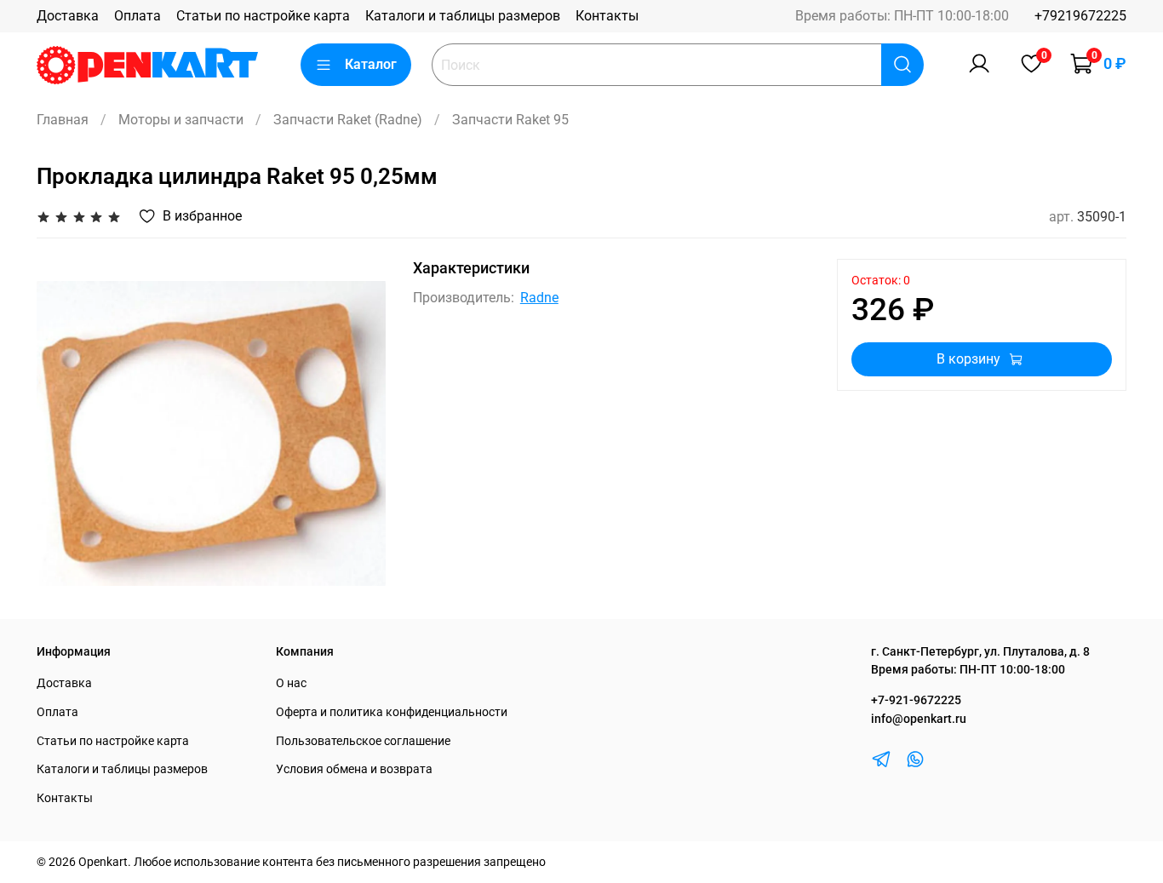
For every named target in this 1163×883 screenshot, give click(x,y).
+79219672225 (1080, 16)
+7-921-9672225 (916, 700)
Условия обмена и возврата (354, 769)
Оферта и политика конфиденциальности (391, 712)
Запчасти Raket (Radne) (347, 120)
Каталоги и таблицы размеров (462, 16)
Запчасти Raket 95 (510, 120)
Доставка (68, 16)
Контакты (607, 16)
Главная (63, 120)
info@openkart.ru (918, 719)
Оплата (137, 16)
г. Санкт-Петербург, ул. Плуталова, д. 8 (980, 652)
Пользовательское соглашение (363, 741)
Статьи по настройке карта (263, 16)
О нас (291, 683)
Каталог (371, 64)
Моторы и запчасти (180, 120)
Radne (539, 298)
